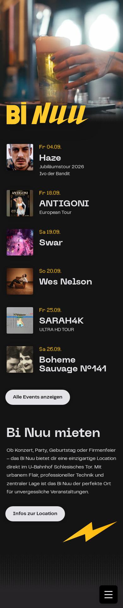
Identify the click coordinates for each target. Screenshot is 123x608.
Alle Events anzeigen (37, 397)
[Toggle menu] (111, 596)
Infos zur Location (35, 514)
